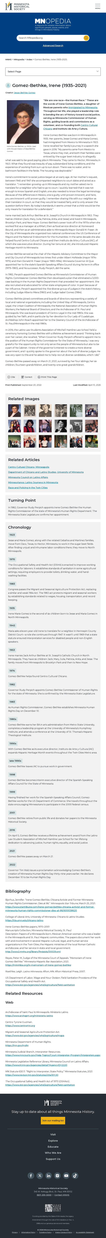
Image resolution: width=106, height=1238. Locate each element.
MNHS (8, 59)
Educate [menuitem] (53, 1146)
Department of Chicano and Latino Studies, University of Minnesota (46, 472)
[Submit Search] (86, 38)
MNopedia (19, 59)
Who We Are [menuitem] (53, 1152)
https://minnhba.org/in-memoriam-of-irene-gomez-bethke (38, 965)
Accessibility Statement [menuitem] (85, 1232)
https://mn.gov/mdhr (17, 1045)
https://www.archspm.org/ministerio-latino (29, 1015)
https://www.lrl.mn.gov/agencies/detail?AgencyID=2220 (36, 1065)
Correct (28, 377)
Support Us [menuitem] (53, 1159)
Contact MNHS (61, 1195)
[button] (98, 7)
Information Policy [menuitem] (28, 1232)
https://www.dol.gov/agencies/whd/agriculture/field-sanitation (40, 985)
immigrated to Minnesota (82, 107)
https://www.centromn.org (20, 1025)
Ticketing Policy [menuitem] (45, 1232)
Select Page (14, 71)
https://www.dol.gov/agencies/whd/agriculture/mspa (34, 1035)
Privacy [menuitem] (15, 1232)
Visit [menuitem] (53, 1134)
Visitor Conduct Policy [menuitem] (63, 1232)
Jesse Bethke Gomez (24, 92)
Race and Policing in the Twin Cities (28, 487)
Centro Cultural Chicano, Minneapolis (28, 467)
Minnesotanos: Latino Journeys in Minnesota (33, 482)
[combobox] (53, 38)
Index (30, 59)
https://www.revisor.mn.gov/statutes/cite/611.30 (31, 1075)
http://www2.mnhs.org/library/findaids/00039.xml (33, 951)
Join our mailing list (53, 1120)
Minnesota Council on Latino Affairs (28, 477)
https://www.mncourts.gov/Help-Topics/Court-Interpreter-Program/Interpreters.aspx (52, 1055)
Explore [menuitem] (53, 1140)
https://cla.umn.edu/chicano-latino (24, 920)
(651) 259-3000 (44, 1195)
